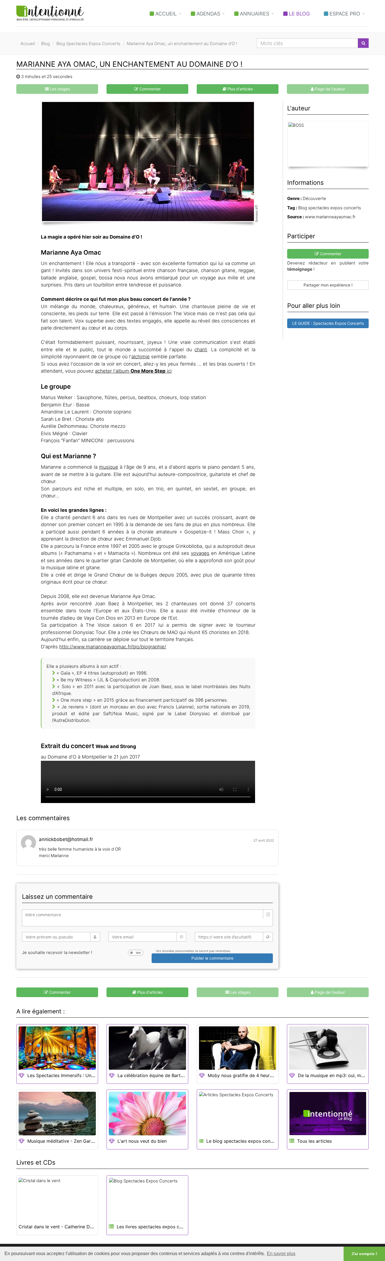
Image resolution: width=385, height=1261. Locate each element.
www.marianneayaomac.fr (330, 216)
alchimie (140, 356)
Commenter (149, 88)
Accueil (165, 14)
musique (108, 467)
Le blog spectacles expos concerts (243, 1141)
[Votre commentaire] (147, 917)
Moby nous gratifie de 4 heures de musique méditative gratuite (275, 1075)
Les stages (59, 88)
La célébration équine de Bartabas (154, 1075)
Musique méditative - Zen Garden (63, 1141)
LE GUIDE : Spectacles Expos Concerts (328, 323)
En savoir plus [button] (281, 1253)
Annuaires (253, 14)
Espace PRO (344, 14)
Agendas (207, 14)
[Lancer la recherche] (363, 43)
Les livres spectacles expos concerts (156, 1226)
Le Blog (298, 14)
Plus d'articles (239, 88)
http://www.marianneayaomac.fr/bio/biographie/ (112, 647)
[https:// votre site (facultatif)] (234, 937)
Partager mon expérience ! (328, 285)
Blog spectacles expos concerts (329, 207)
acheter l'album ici (133, 371)
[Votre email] (148, 937)
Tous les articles (314, 1141)
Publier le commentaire (212, 958)
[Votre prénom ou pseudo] (61, 937)
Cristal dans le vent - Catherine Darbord (61, 1226)
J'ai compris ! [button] (364, 1253)
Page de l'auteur (329, 88)
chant (200, 349)
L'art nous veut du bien (142, 1141)
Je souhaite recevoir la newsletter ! (57, 952)
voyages (200, 553)
